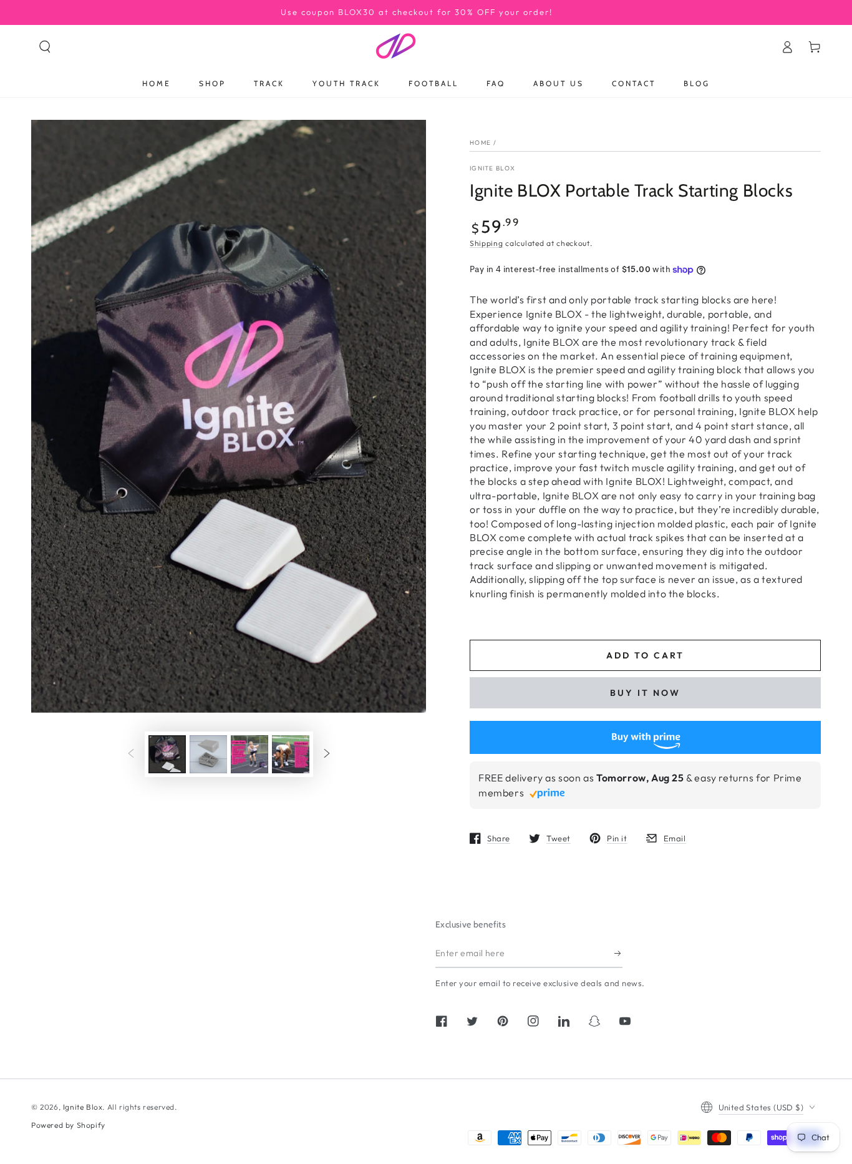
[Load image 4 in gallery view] (290, 754)
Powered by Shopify (68, 1125)
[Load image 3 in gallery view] (249, 754)
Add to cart (645, 655)
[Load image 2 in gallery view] (208, 754)
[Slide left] (131, 754)
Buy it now (645, 692)
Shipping (486, 243)
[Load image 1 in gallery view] (167, 754)
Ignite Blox (492, 168)
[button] (45, 47)
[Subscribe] (618, 953)
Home (480, 143)
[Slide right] (327, 754)
